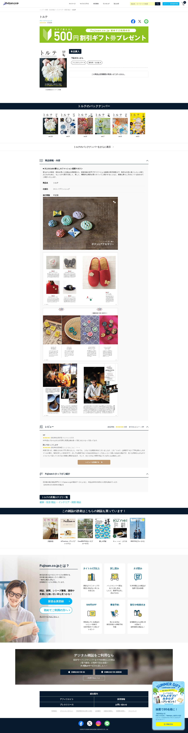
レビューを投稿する (92, 462)
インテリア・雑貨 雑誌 (63, 10)
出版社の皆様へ (108, 711)
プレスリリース (67, 705)
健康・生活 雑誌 (50, 10)
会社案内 (98, 711)
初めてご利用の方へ (56, 610)
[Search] (157, 3)
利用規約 (54, 711)
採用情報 (121, 699)
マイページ (72, 3)
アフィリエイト (67, 699)
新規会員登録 (56, 601)
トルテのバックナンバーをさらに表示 (92, 147)
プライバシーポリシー (66, 711)
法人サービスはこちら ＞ (49, 617)
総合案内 (94, 694)
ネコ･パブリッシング (46, 20)
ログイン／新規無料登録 (171, 3)
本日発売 (96, 3)
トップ (42, 10)
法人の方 (116, 3)
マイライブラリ (84, 3)
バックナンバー (78, 62)
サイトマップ (132, 711)
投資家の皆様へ (120, 711)
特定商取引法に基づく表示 (84, 711)
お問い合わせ (121, 705)
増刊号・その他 (94, 62)
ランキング (106, 3)
